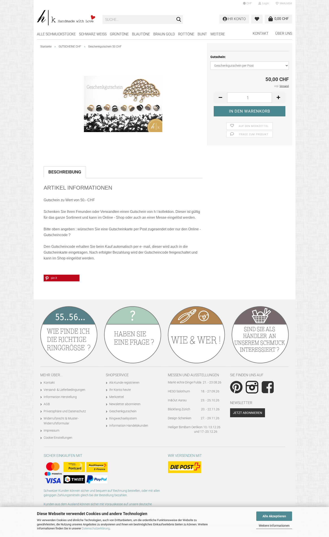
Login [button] (265, 3)
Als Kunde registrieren (124, 382)
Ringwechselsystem (123, 418)
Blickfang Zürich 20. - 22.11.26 (194, 409)
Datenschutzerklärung (96, 528)
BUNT (202, 34)
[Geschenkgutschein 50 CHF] (123, 102)
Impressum (51, 430)
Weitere (217, 34)
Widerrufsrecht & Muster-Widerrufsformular (61, 421)
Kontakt (261, 33)
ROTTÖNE (186, 34)
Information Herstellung (60, 397)
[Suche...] (178, 19)
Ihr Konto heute (120, 390)
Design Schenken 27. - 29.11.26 (193, 418)
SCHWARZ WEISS (93, 34)
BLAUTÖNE (141, 34)
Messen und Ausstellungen (193, 375)
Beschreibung (64, 172)
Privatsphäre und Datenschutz (65, 411)
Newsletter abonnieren (125, 404)
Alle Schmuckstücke (56, 34)
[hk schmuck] (66, 18)
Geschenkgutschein (123, 411)
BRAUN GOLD (164, 34)
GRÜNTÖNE (119, 34)
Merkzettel (285, 3)
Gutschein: (218, 57)
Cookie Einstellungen (58, 437)
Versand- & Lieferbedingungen (64, 390)
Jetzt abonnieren (247, 413)
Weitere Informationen (274, 525)
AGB (47, 404)
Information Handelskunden (128, 425)
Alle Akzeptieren (274, 516)
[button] (247, 3)
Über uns (283, 33)
